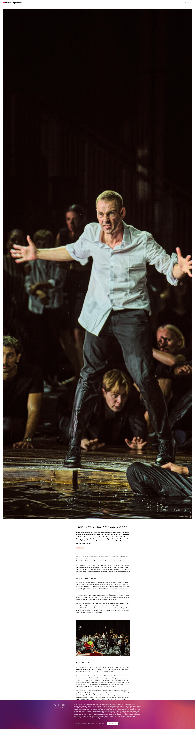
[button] (191, 2)
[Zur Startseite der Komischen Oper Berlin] (12, 3)
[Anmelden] (185, 2)
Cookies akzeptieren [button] (113, 723)
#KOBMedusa (80, 548)
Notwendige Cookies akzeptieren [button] (96, 723)
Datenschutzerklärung (102, 714)
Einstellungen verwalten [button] (80, 723)
